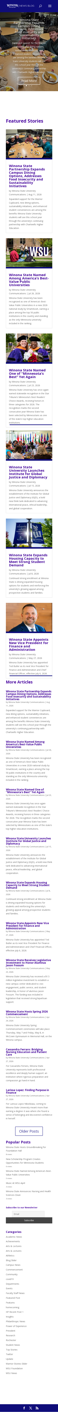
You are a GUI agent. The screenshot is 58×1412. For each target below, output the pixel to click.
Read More (29, 81)
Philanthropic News (15, 1321)
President (10, 1330)
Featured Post (13, 1297)
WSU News (11, 1373)
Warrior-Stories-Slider (16, 1363)
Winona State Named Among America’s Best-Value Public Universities (29, 279)
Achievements (13, 1241)
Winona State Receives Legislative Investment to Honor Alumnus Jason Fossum (28, 962)
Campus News (13, 1264)
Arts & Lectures (13, 1246)
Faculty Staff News (15, 1293)
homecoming (12, 1307)
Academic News (14, 1236)
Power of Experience (16, 1326)
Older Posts (29, 1131)
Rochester (11, 1340)
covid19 (10, 1279)
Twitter (9, 1354)
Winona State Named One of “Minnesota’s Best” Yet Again (27, 373)
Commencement (14, 1269)
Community (11, 1274)
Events (9, 1288)
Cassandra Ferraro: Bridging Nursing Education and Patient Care (26, 1052)
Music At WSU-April (15, 1183)
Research (10, 1335)
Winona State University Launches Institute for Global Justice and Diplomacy (28, 472)
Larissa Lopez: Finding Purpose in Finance (27, 1091)
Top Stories (11, 1349)
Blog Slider (11, 1260)
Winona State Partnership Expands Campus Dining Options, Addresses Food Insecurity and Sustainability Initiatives (29, 29)
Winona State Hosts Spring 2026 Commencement (27, 1013)
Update (9, 1358)
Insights (10, 1316)
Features (10, 1302)
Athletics (10, 1255)
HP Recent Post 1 (15, 1311)
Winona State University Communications (26, 702)
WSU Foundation (14, 1368)
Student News (13, 1344)
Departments (12, 1283)
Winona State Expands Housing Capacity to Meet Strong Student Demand (28, 560)
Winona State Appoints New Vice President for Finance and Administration (28, 644)
